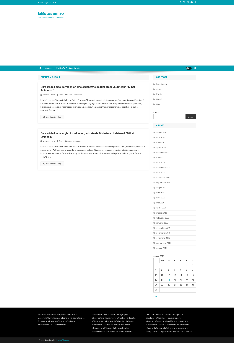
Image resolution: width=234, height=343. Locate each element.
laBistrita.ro (183, 321)
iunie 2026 (160, 137)
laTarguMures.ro (165, 332)
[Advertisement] (117, 45)
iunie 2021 (160, 172)
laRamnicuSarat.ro (121, 328)
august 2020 (161, 188)
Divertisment (161, 84)
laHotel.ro (71, 314)
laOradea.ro (97, 328)
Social (159, 99)
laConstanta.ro (98, 318)
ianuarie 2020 (162, 223)
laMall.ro (49, 318)
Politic (159, 94)
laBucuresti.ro (110, 314)
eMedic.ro (42, 314)
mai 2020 (160, 203)
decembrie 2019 (163, 228)
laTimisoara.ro (98, 321)
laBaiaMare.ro (171, 321)
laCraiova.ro (110, 318)
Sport (158, 104)
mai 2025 (160, 157)
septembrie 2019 (163, 243)
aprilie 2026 (161, 147)
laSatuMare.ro (183, 325)
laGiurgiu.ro (108, 325)
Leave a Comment (74, 95)
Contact (48, 68)
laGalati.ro (121, 318)
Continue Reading (53, 117)
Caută (156, 112)
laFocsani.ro (97, 325)
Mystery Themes (62, 340)
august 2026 (161, 132)
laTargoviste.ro (182, 328)
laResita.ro (171, 325)
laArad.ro (149, 321)
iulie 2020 (160, 193)
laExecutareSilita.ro (56, 321)
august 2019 (161, 248)
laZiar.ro (57, 318)
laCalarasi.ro (119, 321)
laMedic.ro (52, 314)
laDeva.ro (130, 321)
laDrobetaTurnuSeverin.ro (121, 332)
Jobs (158, 89)
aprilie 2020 (161, 208)
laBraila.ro (162, 325)
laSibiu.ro (149, 328)
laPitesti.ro (107, 328)
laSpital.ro (61, 314)
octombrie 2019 (163, 238)
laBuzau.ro (109, 321)
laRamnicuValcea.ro (100, 332)
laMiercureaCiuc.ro (122, 325)
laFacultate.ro (76, 318)
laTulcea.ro (178, 332)
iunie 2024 (160, 162)
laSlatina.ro (159, 328)
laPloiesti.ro (131, 318)
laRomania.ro (97, 314)
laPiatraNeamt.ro (45, 325)
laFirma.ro (65, 318)
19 (169, 280)
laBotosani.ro (51, 13)
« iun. (155, 296)
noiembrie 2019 (163, 233)
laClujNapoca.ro (124, 314)
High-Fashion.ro (59, 325)
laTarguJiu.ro (152, 332)
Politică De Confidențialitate (68, 68)
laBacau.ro (159, 321)
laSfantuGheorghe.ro (174, 314)
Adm (61, 95)
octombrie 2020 (163, 178)
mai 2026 (160, 142)
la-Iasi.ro (159, 314)
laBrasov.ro (150, 314)
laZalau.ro (187, 332)
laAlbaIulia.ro (161, 318)
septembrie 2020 (163, 183)
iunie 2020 (160, 198)
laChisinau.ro (70, 321)
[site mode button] (189, 68)
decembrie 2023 (163, 167)
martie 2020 (161, 213)
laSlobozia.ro (169, 328)
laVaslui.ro (151, 318)
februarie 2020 (162, 218)
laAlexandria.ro (174, 318)
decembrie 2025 (163, 152)
